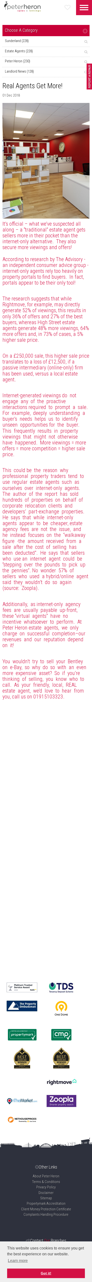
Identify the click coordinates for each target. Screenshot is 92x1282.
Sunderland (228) (17, 41)
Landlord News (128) (19, 71)
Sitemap (46, 1198)
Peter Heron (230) (17, 61)
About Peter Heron (46, 1176)
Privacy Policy (46, 1187)
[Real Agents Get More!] (46, 161)
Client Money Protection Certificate (46, 1209)
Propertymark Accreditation (46, 1204)
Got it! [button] (46, 1273)
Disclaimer (46, 1193)
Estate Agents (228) (19, 51)
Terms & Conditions (46, 1182)
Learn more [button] (18, 1261)
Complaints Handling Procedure (46, 1215)
